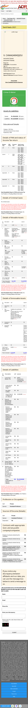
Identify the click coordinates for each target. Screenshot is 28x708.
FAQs (14, 696)
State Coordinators (14, 688)
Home (2, 11)
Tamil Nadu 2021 (11, 18)
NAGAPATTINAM (21, 18)
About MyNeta (14, 683)
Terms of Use (14, 693)
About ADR (14, 686)
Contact (14, 691)
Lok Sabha (8, 11)
